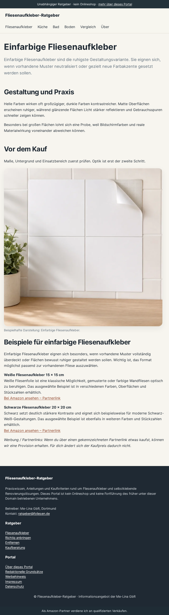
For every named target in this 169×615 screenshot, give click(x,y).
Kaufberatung (15, 547)
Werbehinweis (15, 576)
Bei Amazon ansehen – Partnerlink (32, 398)
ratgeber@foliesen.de (34, 513)
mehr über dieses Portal (115, 4)
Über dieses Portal (19, 567)
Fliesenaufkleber (17, 533)
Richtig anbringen (18, 538)
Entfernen (12, 542)
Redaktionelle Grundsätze (24, 572)
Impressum (13, 581)
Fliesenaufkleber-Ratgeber (32, 15)
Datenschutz (14, 586)
